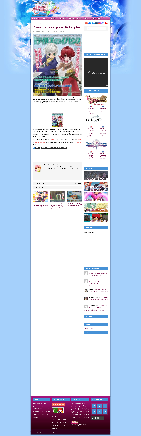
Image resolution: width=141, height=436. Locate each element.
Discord (71, 18)
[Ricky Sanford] (86, 282)
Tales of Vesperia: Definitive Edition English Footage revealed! (40, 205)
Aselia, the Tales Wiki (80, 403)
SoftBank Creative (67, 98)
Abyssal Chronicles (57, 31)
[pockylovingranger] (86, 299)
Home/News (35, 18)
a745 (48, 31)
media (43, 147)
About (86, 18)
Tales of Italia (82, 414)
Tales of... (45, 18)
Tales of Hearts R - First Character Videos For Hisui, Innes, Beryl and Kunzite (56, 206)
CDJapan (73, 405)
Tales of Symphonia (40, 142)
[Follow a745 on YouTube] (65, 178)
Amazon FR (103, 133)
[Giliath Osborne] (86, 307)
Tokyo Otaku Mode (75, 417)
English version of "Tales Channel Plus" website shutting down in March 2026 (98, 291)
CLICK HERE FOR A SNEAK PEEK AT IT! (50, 133)
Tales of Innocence (61, 147)
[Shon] (86, 291)
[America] (86, 274)
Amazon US (91, 108)
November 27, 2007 (40, 31)
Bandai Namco (91, 136)
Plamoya (79, 412)
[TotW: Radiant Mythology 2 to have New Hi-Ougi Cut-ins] (74, 201)
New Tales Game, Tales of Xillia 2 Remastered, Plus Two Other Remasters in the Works (98, 299)
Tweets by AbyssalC (89, 328)
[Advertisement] (59, 108)
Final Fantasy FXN (79, 406)
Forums (79, 18)
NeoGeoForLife (74, 411)
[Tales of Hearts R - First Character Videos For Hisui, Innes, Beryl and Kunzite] (58, 201)
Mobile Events (96, 18)
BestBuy (91, 133)
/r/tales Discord (74, 414)
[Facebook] (94, 406)
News (63, 31)
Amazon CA (91, 113)
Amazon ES (103, 111)
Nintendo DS (50, 147)
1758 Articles (55, 164)
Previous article (39, 183)
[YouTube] (94, 411)
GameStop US (91, 132)
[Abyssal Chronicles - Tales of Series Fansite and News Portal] (74, 422)
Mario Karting (85, 409)
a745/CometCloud (56, 432)
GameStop (90, 110)
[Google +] (99, 411)
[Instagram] (105, 411)
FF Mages (86, 406)
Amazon (73, 403)
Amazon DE (103, 110)
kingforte (53, 139)
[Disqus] (57, 229)
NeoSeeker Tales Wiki (84, 411)
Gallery (63, 18)
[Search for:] (96, 28)
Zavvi (103, 160)
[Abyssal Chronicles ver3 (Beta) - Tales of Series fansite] (70, 8)
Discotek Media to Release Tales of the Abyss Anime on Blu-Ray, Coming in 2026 (98, 273)
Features (54, 18)
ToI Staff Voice (38, 98)
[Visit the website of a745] (44, 178)
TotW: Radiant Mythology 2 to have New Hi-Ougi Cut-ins (74, 205)
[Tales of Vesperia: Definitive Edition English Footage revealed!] (40, 201)
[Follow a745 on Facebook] (51, 178)
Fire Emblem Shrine (76, 408)
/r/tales (83, 412)
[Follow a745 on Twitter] (58, 178)
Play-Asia (91, 111)
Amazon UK (103, 108)
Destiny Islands (79, 405)
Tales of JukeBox (77, 142)
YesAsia (79, 419)
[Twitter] (99, 406)
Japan (37, 147)
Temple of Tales (82, 416)
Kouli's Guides (78, 409)
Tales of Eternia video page (56, 141)
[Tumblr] (105, 406)
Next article (77, 183)
